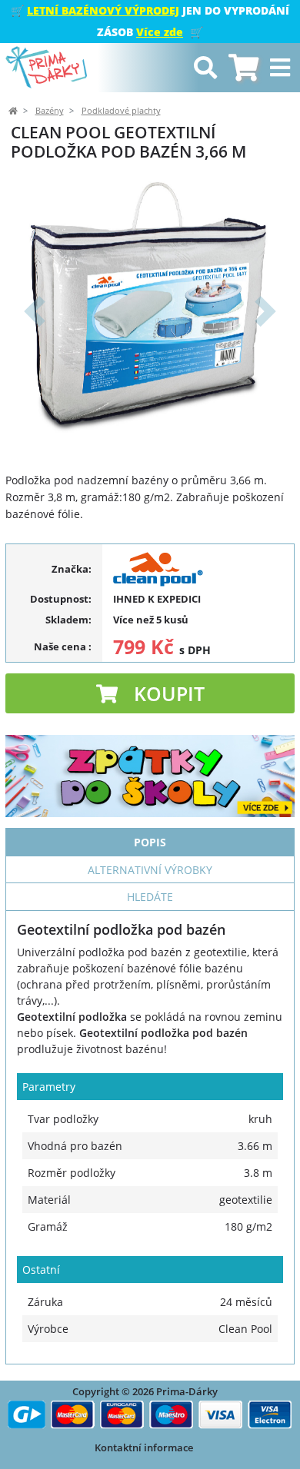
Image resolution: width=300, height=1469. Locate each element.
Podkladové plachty (121, 110)
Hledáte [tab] (150, 896)
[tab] (243, 68)
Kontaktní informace (144, 1447)
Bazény (49, 110)
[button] (34, 311)
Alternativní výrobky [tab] (150, 869)
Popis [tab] (150, 842)
